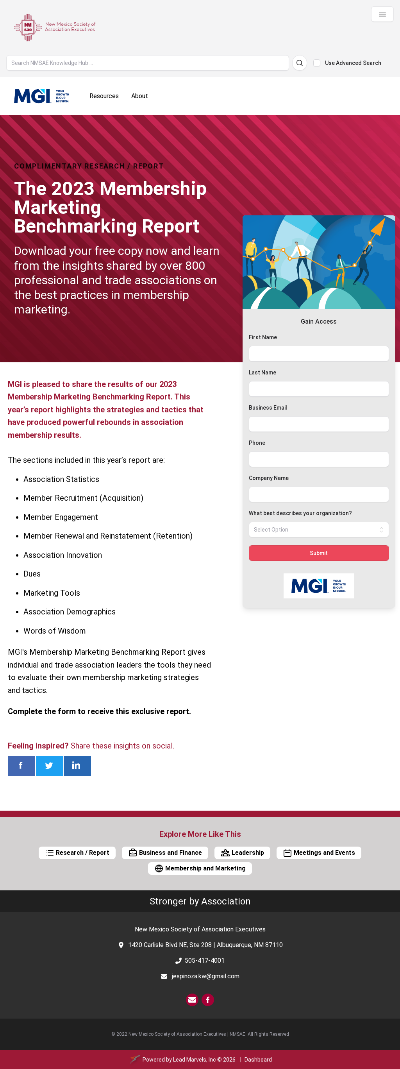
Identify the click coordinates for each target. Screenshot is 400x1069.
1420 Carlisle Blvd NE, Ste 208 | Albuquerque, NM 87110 (205, 945)
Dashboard (258, 1059)
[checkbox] (316, 62)
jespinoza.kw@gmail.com (205, 976)
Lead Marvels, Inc (194, 1059)
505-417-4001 (205, 960)
